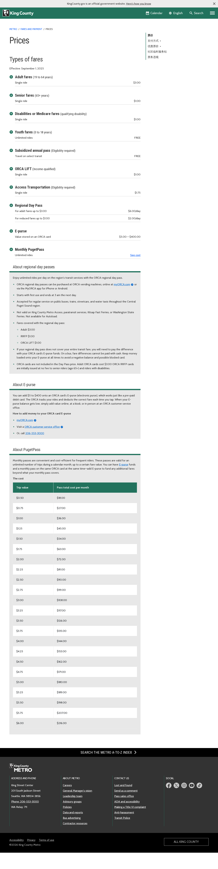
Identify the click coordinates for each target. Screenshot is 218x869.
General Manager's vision (77, 790)
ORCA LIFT (35, 169)
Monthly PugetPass (29, 249)
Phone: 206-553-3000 (25, 801)
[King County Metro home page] (22, 768)
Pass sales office (124, 796)
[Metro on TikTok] (199, 785)
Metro (13, 29)
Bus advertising (72, 817)
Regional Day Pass (28, 205)
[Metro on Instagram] (184, 785)
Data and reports (73, 812)
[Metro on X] (176, 785)
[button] (214, 3)
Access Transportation (45, 187)
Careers (67, 785)
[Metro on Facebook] (169, 785)
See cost (135, 255)
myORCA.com (122, 284)
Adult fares (34, 77)
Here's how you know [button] (138, 3)
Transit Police (122, 817)
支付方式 (154, 40)
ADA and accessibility (127, 801)
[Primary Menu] (212, 13)
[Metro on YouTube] (191, 785)
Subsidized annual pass (45, 150)
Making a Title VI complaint (130, 807)
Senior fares (32, 95)
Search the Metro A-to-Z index (107, 752)
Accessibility (16, 840)
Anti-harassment (124, 812)
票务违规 (153, 57)
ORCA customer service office (42, 426)
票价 (150, 35)
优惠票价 (154, 46)
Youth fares (33, 132)
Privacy (31, 840)
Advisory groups (72, 801)
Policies (67, 807)
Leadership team (72, 796)
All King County (186, 842)
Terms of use (46, 840)
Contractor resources (75, 823)
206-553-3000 (34, 433)
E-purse (21, 231)
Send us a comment (126, 790)
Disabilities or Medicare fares (51, 113)
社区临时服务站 (157, 51)
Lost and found (123, 785)
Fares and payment (31, 29)
